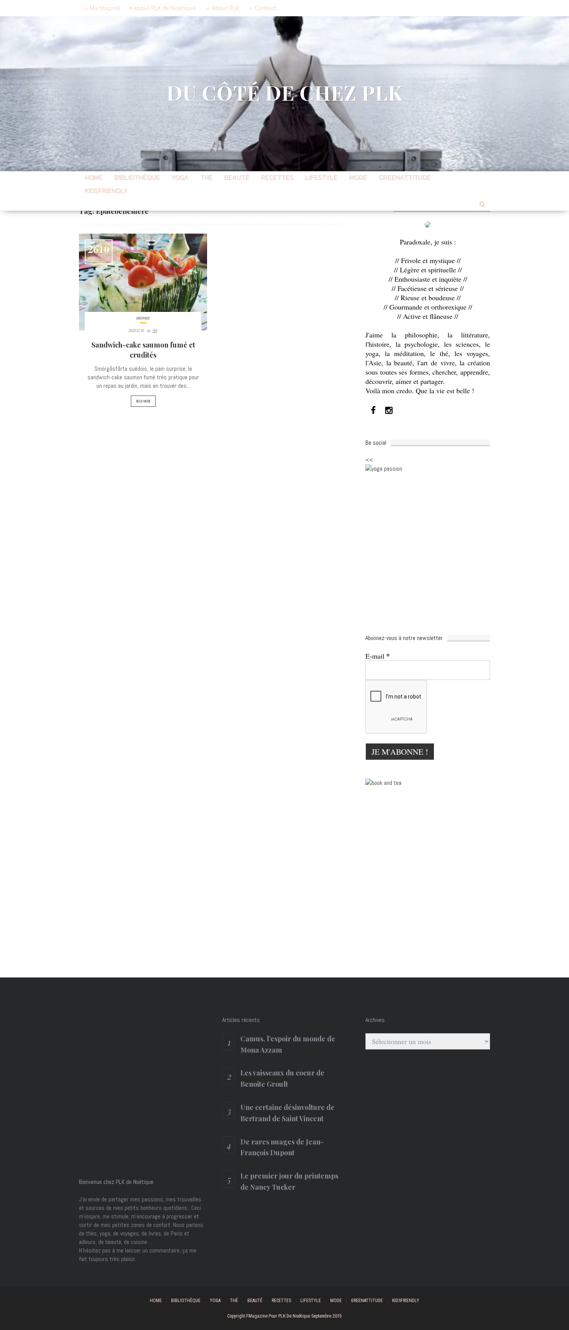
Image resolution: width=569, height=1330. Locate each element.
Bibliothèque (137, 177)
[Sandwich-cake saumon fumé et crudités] (143, 282)
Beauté (236, 177)
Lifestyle (321, 177)
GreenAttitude (405, 177)
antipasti (143, 318)
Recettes (277, 177)
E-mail (377, 656)
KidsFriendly (106, 190)
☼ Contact (262, 8)
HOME (94, 177)
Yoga (180, 177)
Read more (143, 401)
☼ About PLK (222, 8)
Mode (358, 177)
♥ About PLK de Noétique (162, 8)
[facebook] (373, 410)
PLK (155, 330)
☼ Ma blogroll (102, 8)
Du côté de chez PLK (284, 92)
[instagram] (388, 410)
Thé (206, 177)
